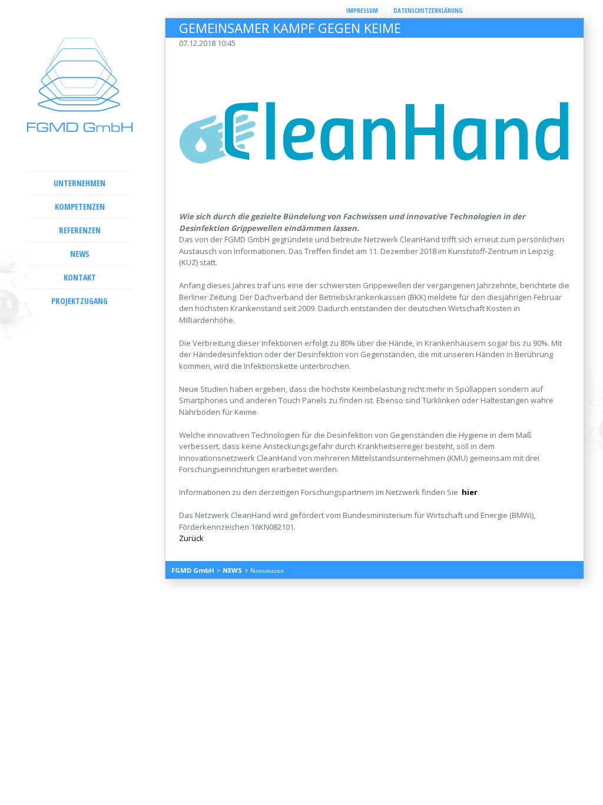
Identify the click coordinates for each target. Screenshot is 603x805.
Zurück (191, 538)
